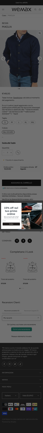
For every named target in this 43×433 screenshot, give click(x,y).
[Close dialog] (41, 204)
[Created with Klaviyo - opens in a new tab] (21, 229)
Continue (11, 223)
